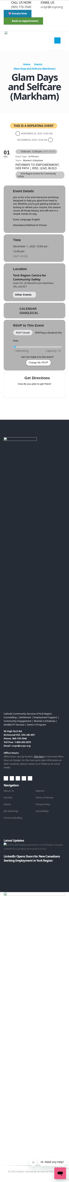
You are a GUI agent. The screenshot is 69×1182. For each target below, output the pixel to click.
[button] (6, 28)
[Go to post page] (4, 864)
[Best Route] (20, 390)
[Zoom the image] (20, 439)
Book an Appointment (24, 21)
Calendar (28, 308)
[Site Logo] (27, 40)
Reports (40, 790)
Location (20, 269)
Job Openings (11, 811)
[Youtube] (26, 28)
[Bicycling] (49, 390)
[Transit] (34, 390)
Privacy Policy (43, 804)
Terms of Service (44, 797)
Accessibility (42, 811)
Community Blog (13, 817)
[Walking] (42, 390)
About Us (9, 790)
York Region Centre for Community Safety (29, 277)
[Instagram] (32, 28)
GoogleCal (29, 313)
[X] (20, 28)
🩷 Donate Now (17, 13)
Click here (39, 756)
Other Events (23, 294)
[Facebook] (14, 28)
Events (7, 804)
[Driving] (27, 390)
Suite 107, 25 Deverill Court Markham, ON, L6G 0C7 (33, 284)
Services (8, 797)
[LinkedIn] (38, 28)
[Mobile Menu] (57, 40)
